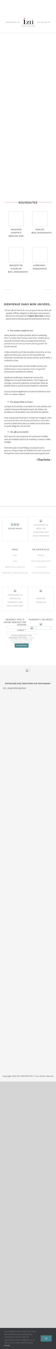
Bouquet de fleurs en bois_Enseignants (18, 268)
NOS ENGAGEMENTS (41, 561)
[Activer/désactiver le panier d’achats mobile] (40, 28)
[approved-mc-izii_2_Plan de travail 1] (11, 467)
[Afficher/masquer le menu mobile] (50, 28)
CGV (15, 555)
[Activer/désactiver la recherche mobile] (45, 28)
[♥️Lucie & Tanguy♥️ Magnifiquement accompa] (28, 964)
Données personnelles (15, 573)
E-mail (21, 630)
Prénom (21, 625)
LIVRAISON (41, 567)
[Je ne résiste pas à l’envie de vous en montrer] (28, 765)
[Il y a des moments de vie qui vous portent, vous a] (28, 831)
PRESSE (41, 555)
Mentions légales (15, 567)
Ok (46, 1338)
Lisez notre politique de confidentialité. (22, 639)
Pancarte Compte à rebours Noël (16, 233)
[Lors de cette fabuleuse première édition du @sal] (28, 715)
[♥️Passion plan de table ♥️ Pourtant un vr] (28, 1009)
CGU (15, 561)
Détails (7, 1345)
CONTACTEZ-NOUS (41, 573)
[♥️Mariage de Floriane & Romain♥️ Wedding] (28, 1051)
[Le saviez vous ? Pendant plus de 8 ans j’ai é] (28, 907)
